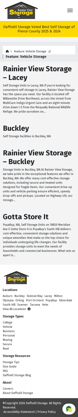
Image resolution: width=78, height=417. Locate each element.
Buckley (19, 296)
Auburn (8, 296)
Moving (7, 340)
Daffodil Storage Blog (17, 375)
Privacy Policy (46, 412)
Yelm (45, 304)
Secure (7, 344)
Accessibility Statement (19, 412)
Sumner (22, 304)
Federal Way (35, 296)
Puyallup (51, 300)
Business (9, 331)
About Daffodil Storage (18, 393)
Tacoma (35, 304)
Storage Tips (11, 362)
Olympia (8, 300)
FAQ (5, 371)
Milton (58, 296)
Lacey (48, 296)
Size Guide (10, 366)
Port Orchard (35, 300)
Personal (9, 335)
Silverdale (65, 300)
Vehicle (7, 327)
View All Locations (15, 309)
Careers (8, 388)
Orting (19, 300)
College (7, 322)
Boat (6, 348)
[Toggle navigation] (70, 10)
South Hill (9, 304)
